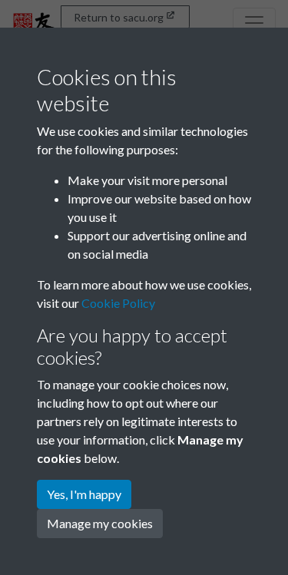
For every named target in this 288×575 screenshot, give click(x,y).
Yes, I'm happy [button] (84, 494)
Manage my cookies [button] (100, 523)
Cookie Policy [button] (118, 303)
